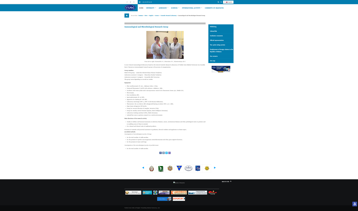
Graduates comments (216, 36)
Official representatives (217, 40)
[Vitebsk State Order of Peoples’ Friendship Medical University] (131, 7)
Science (157, 15)
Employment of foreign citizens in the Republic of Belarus (221, 50)
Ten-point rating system (217, 45)
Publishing (213, 26)
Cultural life (213, 31)
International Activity (191, 8)
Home (141, 8)
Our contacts (214, 56)
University (150, 8)
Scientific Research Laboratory (168, 15)
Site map (212, 61)
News (146, 15)
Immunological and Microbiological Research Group (146, 27)
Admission (163, 8)
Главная (140, 15)
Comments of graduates (214, 8)
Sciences (174, 8)
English (230, 2)
